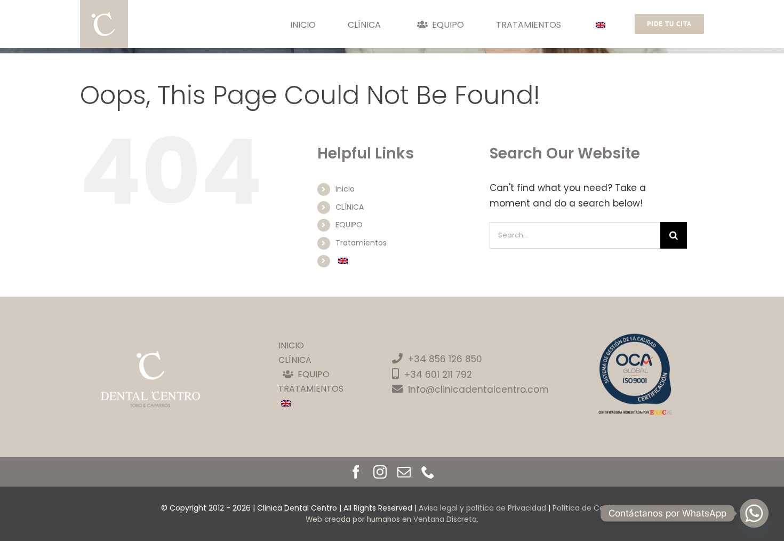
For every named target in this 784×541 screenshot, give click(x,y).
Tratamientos (361, 242)
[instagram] (380, 472)
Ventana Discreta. (445, 519)
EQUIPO (349, 224)
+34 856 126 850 (445, 359)
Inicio (345, 189)
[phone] (428, 472)
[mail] (404, 472)
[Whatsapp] (754, 513)
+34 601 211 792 (438, 374)
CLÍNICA (349, 207)
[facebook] (356, 472)
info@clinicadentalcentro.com (478, 389)
